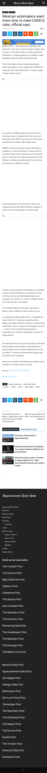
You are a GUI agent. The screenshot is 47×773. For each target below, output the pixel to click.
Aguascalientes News (7, 440)
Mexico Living (7, 531)
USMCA (38, 387)
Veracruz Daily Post (13, 750)
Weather (8, 545)
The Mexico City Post (14, 651)
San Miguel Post (11, 678)
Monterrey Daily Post (14, 625)
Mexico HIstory (10, 541)
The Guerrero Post (12, 619)
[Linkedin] (20, 33)
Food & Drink (7, 552)
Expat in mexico (11, 535)
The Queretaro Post (13, 710)
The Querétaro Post (13, 612)
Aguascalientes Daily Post (16, 671)
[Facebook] (4, 33)
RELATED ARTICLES (11, 429)
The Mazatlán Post (13, 638)
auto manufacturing (15, 384)
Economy (8, 524)
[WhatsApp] (36, 33)
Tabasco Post (10, 586)
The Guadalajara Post (14, 632)
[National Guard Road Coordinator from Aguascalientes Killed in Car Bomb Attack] (8, 449)
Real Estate (6, 517)
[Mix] (25, 33)
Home (4, 9)
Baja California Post (13, 579)
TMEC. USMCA (29, 387)
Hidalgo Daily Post (12, 684)
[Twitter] (10, 33)
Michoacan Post (11, 691)
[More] (41, 33)
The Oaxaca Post (11, 599)
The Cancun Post (12, 573)
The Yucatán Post (12, 566)
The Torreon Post (12, 743)
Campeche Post (11, 592)
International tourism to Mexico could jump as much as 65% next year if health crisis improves (12, 417)
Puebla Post (9, 737)
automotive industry (29, 384)
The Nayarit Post (11, 724)
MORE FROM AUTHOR (29, 429)
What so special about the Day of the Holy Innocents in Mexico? (35, 416)
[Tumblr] (15, 33)
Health (4, 548)
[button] (4, 3)
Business (11, 9)
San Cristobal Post (12, 605)
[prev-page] (3, 471)
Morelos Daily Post (13, 664)
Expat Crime (9, 538)
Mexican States (8, 514)
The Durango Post (12, 645)
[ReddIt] (31, 33)
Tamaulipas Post (11, 704)
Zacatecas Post (11, 756)
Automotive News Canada (19, 370)
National (12, 12)
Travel (4, 528)
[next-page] (7, 471)
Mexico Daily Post (9, 376)
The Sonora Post (11, 730)
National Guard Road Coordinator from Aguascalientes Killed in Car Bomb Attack (29, 449)
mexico (20, 387)
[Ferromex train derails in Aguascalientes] (8, 438)
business (5, 387)
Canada (13, 387)
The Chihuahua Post (13, 717)
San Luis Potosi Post (13, 697)
